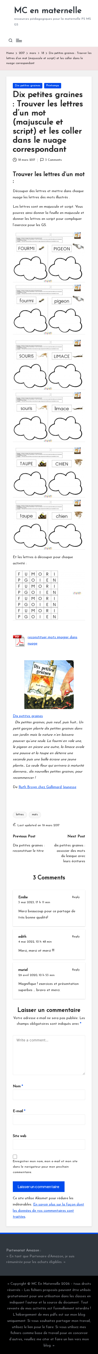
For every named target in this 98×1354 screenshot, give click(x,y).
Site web (19, 1136)
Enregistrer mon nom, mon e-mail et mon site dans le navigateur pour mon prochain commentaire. (45, 1167)
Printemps (52, 85)
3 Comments (53, 160)
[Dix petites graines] (49, 684)
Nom (18, 1086)
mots (35, 814)
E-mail (19, 1111)
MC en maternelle (48, 11)
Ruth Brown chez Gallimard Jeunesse (47, 787)
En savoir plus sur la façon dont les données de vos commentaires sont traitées (48, 1211)
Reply (76, 897)
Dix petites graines (27, 85)
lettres (20, 814)
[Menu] (18, 40)
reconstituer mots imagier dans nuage (52, 640)
